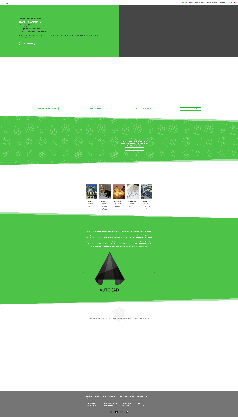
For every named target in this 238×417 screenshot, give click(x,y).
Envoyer (138, 381)
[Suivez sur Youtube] (127, 412)
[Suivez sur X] (116, 412)
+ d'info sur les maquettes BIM (143, 109)
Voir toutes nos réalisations (134, 149)
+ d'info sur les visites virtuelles (47, 109)
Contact (230, 2)
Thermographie (125, 405)
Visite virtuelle (188, 2)
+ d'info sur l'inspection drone (190, 109)
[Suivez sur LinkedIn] (121, 412)
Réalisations (222, 2)
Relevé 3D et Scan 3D (199, 2)
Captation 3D (107, 401)
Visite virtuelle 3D (91, 401)
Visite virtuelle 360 (91, 403)
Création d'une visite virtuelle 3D (133, 141)
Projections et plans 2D (110, 405)
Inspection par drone (212, 2)
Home (182, 2)
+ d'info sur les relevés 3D (95, 109)
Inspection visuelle (126, 403)
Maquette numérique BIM (110, 403)
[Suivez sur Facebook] (111, 412)
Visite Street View (91, 405)
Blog (139, 403)
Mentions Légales (142, 405)
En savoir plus (27, 43)
